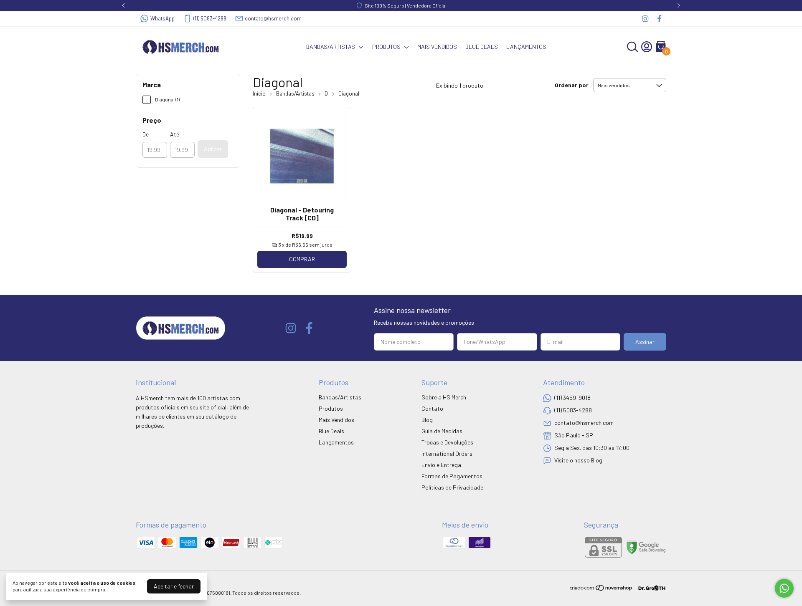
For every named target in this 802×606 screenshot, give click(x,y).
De (145, 134)
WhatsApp (162, 18)
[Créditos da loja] (649, 587)
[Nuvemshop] (601, 589)
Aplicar (213, 148)
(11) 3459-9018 (572, 397)
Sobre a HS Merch (443, 397)
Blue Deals (481, 46)
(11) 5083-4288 (209, 18)
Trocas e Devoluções (447, 442)
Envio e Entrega (441, 464)
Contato (432, 408)
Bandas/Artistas (330, 46)
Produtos (386, 46)
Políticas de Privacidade (452, 487)
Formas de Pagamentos (451, 476)
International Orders (446, 453)
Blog (427, 419)
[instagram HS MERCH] (645, 18)
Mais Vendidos (437, 46)
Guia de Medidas (441, 430)
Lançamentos (526, 46)
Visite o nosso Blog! (579, 460)
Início (259, 93)
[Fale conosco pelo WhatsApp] (784, 588)
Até (174, 134)
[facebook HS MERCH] (659, 18)
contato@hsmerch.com (273, 18)
